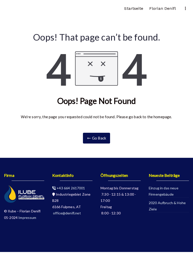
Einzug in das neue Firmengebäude (163, 191)
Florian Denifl (162, 8)
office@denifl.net (66, 213)
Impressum (27, 217)
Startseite (133, 8)
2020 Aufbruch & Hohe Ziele (167, 206)
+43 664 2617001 (70, 188)
